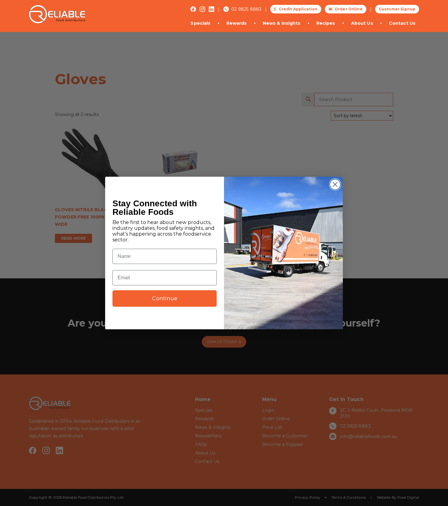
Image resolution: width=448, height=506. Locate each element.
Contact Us (402, 23)
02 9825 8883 (246, 9)
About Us (362, 23)
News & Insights (281, 23)
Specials (200, 23)
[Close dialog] (335, 184)
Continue (164, 298)
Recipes (325, 23)
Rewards (236, 23)
